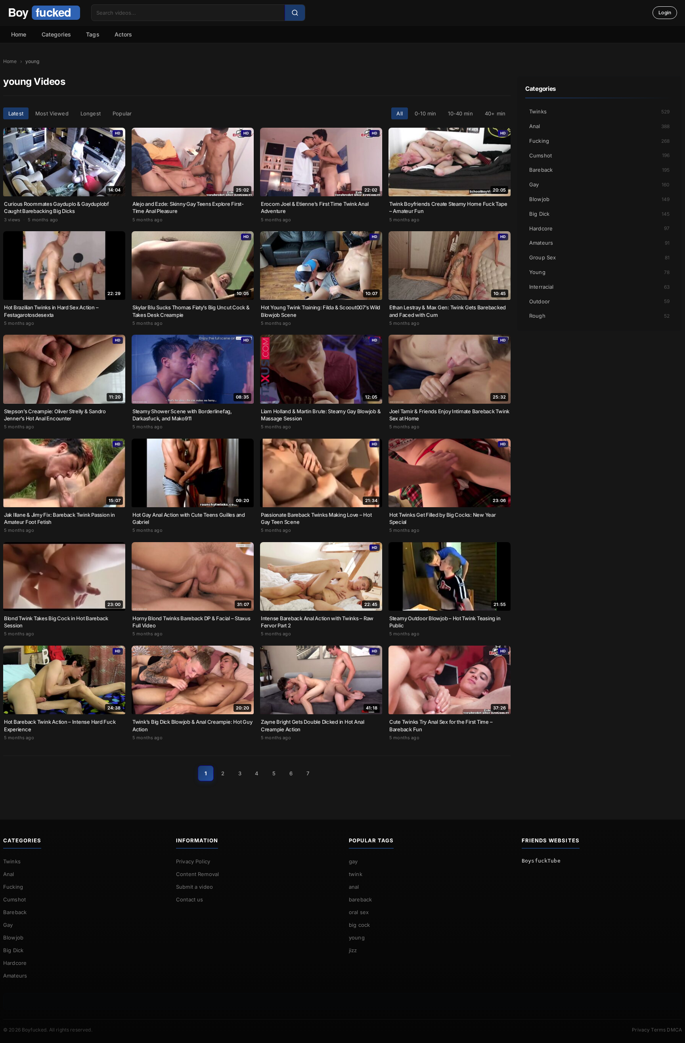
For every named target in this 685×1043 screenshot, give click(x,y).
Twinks (599, 111)
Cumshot (599, 155)
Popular (122, 113)
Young (599, 272)
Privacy (641, 1030)
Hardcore (599, 228)
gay (353, 861)
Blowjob (599, 199)
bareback (360, 899)
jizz (353, 950)
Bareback (599, 170)
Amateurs (599, 243)
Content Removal (197, 874)
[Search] (295, 13)
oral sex (359, 912)
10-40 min (460, 113)
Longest (90, 113)
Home (19, 34)
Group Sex (599, 257)
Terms (658, 1030)
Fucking (599, 141)
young (357, 937)
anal (354, 887)
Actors (123, 34)
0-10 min (425, 113)
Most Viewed (52, 113)
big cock (359, 925)
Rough (599, 316)
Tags (92, 34)
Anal (599, 126)
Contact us (189, 899)
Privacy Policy (193, 861)
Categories (56, 34)
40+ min (495, 113)
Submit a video (194, 887)
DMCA (674, 1030)
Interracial (599, 287)
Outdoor (599, 301)
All (399, 113)
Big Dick (599, 214)
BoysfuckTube (541, 861)
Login (664, 12)
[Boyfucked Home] (44, 12)
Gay (599, 184)
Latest (15, 113)
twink (355, 874)
